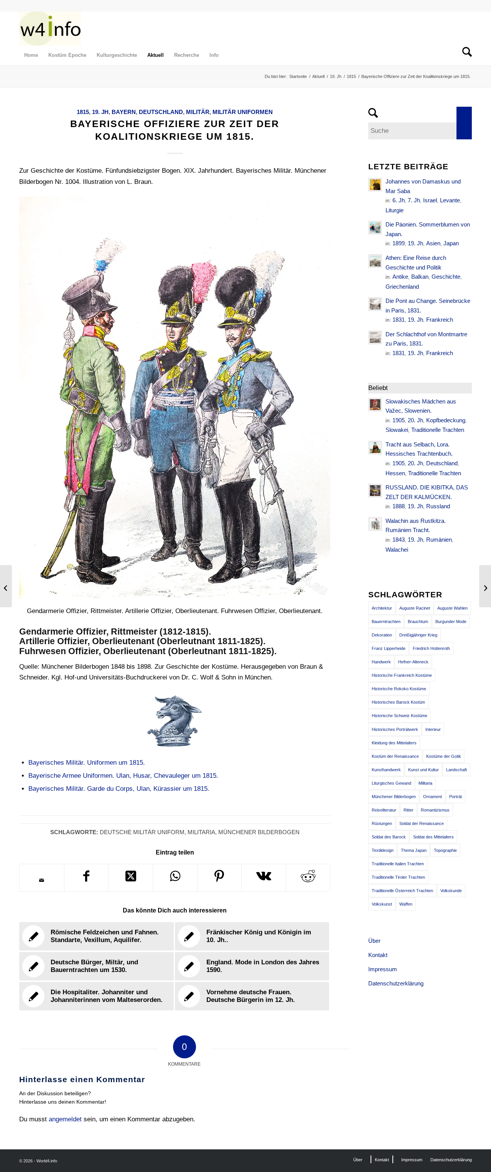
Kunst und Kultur (423, 769)
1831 (398, 319)
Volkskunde (451, 890)
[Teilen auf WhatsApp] (175, 877)
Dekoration (382, 635)
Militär (197, 112)
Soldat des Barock (389, 837)
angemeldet (65, 1119)
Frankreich (439, 319)
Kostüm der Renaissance (395, 756)
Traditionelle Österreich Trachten (402, 890)
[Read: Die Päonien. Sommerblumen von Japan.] (375, 228)
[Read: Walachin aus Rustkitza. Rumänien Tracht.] (375, 524)
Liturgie (395, 210)
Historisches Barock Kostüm (398, 702)
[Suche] (464, 55)
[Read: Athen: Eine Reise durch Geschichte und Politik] (375, 261)
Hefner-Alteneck (413, 662)
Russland (438, 506)
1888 (398, 506)
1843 (398, 539)
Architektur (382, 608)
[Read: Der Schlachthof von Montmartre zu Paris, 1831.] (375, 337)
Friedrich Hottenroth (431, 648)
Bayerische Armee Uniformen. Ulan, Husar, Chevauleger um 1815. (123, 775)
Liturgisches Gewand (391, 783)
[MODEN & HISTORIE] (50, 28)
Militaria (201, 832)
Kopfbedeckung (445, 420)
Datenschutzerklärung (395, 983)
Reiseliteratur (384, 810)
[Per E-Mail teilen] (42, 880)
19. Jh (100, 112)
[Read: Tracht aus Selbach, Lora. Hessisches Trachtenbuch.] (375, 448)
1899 (398, 243)
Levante (450, 200)
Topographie (445, 850)
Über (374, 940)
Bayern (124, 112)
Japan (451, 243)
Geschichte (446, 276)
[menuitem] (31, 55)
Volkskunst (382, 904)
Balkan (419, 276)
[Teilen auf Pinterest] (220, 877)
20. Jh (415, 420)
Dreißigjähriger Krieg (418, 635)
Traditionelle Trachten (437, 429)
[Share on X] (131, 877)
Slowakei (397, 429)
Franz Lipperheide (388, 648)
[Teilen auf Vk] (264, 877)
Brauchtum (418, 621)
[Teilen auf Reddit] (308, 877)
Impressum (382, 969)
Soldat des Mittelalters (433, 837)
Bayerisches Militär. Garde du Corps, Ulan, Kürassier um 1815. (118, 788)
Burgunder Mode (450, 621)
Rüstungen (382, 823)
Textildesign (383, 850)
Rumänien (439, 539)
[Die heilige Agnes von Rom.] (6, 586)
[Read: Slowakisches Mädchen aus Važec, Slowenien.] (375, 405)
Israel (430, 200)
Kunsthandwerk (386, 769)
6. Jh (398, 200)
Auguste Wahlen (452, 608)
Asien (433, 243)
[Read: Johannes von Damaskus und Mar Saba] (375, 185)
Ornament (432, 796)
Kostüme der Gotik (443, 756)
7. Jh (414, 200)
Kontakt (377, 955)
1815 (83, 112)
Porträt (455, 796)
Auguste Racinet (414, 608)
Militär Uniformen (243, 112)
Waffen (405, 904)
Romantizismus (435, 810)
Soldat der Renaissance (421, 823)
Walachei (397, 549)
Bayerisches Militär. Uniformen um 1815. (86, 762)
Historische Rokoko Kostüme (399, 688)
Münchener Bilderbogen (259, 832)
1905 (398, 420)
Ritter (409, 810)
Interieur (433, 729)
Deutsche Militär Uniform (142, 832)
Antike (400, 276)
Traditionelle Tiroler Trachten (398, 877)
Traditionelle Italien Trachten (398, 863)
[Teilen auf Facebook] (86, 877)
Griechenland (402, 286)
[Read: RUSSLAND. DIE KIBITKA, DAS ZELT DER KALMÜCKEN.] (375, 491)
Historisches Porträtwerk (395, 729)
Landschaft (456, 769)
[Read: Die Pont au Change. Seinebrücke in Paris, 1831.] (375, 304)
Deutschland (161, 112)
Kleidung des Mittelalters (394, 743)
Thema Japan (414, 850)
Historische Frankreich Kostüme (402, 675)
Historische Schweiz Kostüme (399, 715)
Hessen (395, 473)
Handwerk (381, 662)
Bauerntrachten (386, 621)
